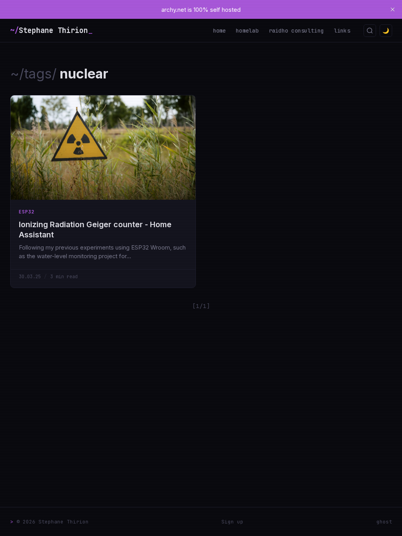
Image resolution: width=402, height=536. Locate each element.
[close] (392, 9)
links (342, 30)
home (219, 30)
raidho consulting (296, 30)
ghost (384, 521)
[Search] (370, 30)
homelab (247, 30)
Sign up (232, 521)
